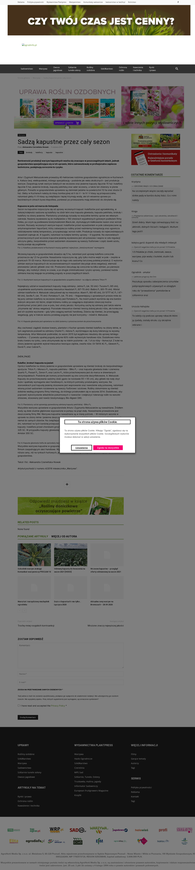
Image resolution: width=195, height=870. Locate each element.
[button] (176, 68)
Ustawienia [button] (81, 447)
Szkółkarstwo (107, 68)
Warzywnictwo (75, 2)
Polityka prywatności (35, 2)
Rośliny (91, 69)
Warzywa (43, 68)
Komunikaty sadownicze (93, 2)
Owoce (57, 69)
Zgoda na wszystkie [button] (108, 447)
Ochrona (123, 69)
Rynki (152, 69)
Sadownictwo (27, 68)
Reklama (21, 2)
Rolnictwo (132, 2)
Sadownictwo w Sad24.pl (115, 2)
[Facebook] (178, 2)
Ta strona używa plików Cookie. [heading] (97, 421)
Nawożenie (138, 69)
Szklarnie (74, 69)
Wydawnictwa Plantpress (56, 2)
